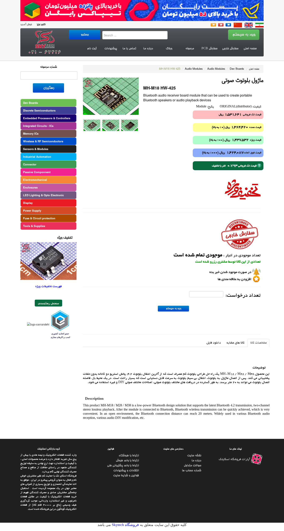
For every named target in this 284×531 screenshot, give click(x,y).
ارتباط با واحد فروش (127, 460)
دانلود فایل (213, 343)
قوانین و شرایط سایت (126, 475)
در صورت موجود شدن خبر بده (230, 272)
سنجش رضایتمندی (48, 303)
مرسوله (189, 48)
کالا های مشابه (235, 343)
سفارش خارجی (230, 48)
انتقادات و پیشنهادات (126, 470)
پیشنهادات (110, 48)
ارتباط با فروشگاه (129, 455)
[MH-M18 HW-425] (111, 96)
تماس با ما (129, 48)
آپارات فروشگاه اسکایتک (235, 459)
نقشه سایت (194, 455)
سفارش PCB (209, 48)
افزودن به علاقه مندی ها (234, 279)
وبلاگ (169, 48)
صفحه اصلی (250, 48)
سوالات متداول (192, 465)
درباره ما (148, 48)
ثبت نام (92, 48)
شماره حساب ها (191, 470)
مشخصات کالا (258, 343)
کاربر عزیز (40, 24)
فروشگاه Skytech (125, 525)
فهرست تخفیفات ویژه (48, 286)
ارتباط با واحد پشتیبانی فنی (123, 465)
